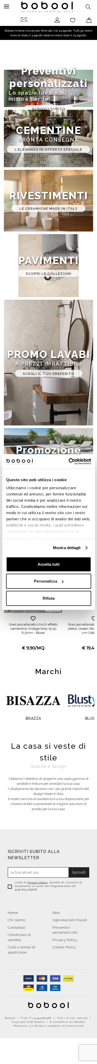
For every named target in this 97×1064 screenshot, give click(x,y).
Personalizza (45, 581)
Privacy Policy (38, 882)
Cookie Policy (64, 947)
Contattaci (17, 927)
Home (13, 913)
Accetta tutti (48, 564)
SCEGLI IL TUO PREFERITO (48, 373)
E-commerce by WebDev (68, 1021)
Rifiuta (49, 598)
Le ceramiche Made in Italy (48, 208)
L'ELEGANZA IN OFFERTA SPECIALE (48, 149)
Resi (56, 913)
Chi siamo (16, 920)
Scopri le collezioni (48, 273)
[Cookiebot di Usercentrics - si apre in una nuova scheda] (69, 461)
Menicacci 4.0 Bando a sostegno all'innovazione (48, 1025)
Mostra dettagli (67, 547)
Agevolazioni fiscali (70, 920)
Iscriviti (79, 872)
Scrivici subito (48, 109)
